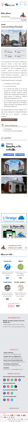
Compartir (8, 155)
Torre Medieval (8, 129)
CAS (23, 2)
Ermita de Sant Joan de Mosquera (13, 131)
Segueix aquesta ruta (9, 120)
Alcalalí (7, 138)
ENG (25, 2)
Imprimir (20, 155)
